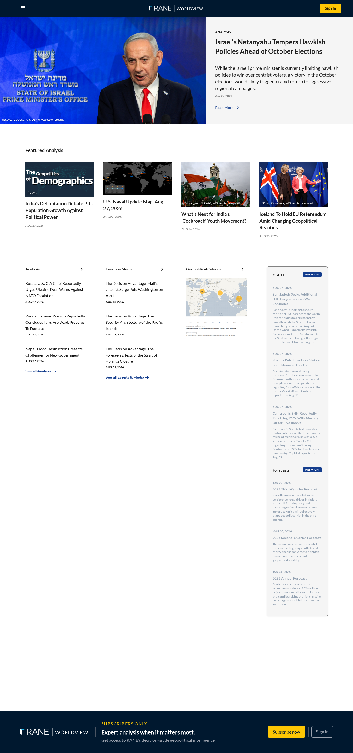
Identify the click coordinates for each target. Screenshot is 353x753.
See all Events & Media (125, 377)
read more (227, 107)
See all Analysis (38, 371)
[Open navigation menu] (24, 8)
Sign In (330, 8)
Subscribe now (286, 732)
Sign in (322, 731)
